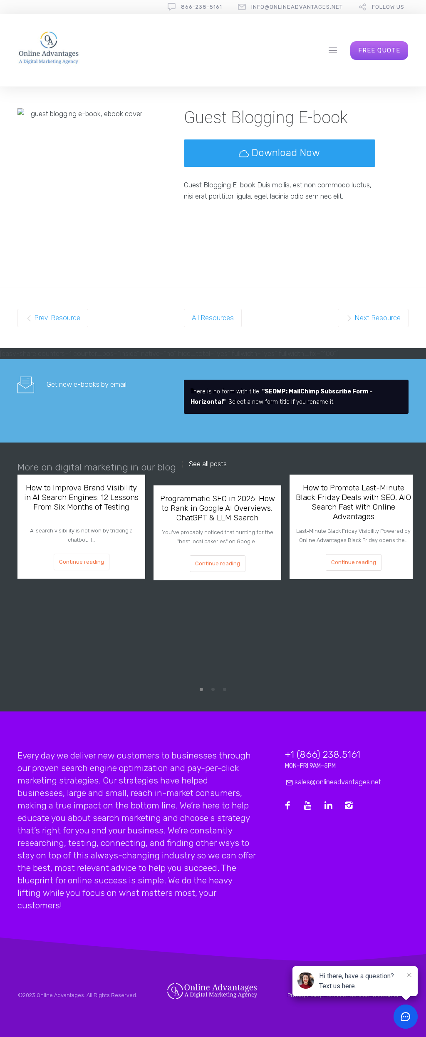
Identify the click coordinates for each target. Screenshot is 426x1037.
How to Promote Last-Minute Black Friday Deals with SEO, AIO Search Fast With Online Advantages (353, 502)
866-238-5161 (201, 7)
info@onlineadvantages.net (297, 7)
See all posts (208, 464)
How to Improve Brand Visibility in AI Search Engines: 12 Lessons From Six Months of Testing (81, 497)
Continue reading (81, 562)
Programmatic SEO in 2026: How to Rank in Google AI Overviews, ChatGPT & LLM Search (217, 508)
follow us (388, 7)
